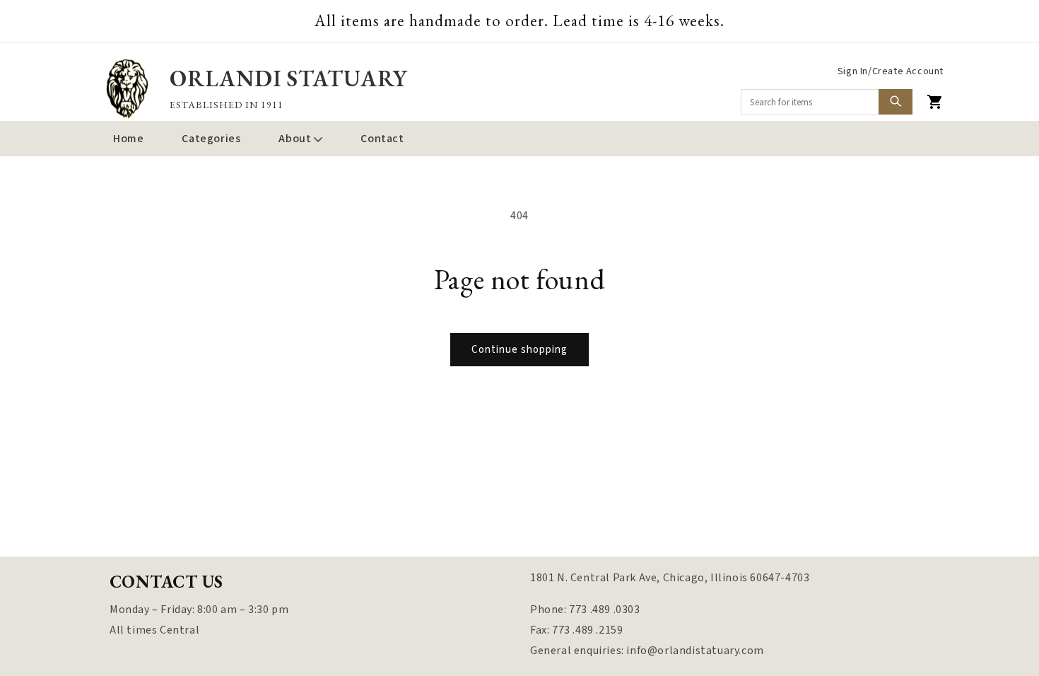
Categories (211, 138)
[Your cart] (935, 101)
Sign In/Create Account (891, 71)
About (294, 138)
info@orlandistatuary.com (694, 650)
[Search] (895, 102)
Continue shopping (519, 349)
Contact (382, 138)
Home (128, 138)
